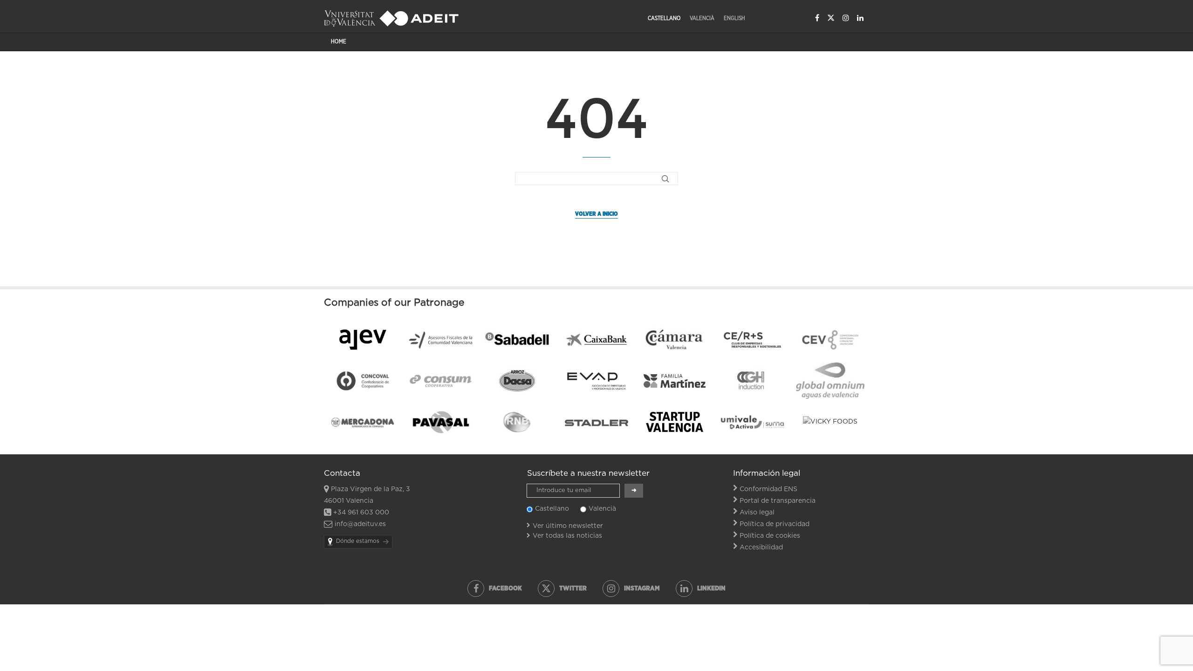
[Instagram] (846, 17)
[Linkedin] (860, 17)
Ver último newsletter (568, 526)
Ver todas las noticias (567, 536)
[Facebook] (817, 17)
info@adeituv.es (360, 524)
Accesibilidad (761, 547)
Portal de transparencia (778, 501)
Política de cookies (770, 536)
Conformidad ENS (768, 489)
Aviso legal (757, 512)
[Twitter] (831, 17)
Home (338, 41)
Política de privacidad (774, 524)
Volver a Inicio (596, 214)
